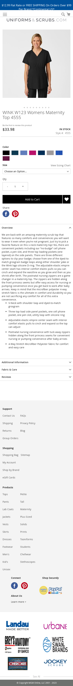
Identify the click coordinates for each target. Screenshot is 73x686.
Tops (5, 494)
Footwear (8, 546)
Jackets (6, 516)
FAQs (23, 415)
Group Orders (10, 438)
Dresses (7, 539)
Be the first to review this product (17, 125)
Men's (6, 554)
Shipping (8, 423)
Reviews (6, 377)
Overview (7, 227)
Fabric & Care (9, 369)
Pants (6, 501)
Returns (7, 430)
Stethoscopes (27, 561)
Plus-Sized (26, 516)
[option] (6, 152)
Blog (22, 430)
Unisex (6, 569)
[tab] (36, 227)
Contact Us (9, 415)
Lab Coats (8, 509)
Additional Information (15, 362)
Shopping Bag (10, 455)
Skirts (6, 531)
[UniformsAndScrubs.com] (36, 20)
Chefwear (25, 554)
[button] (24, 107)
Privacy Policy (27, 423)
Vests (5, 524)
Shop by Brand (11, 470)
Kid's (5, 561)
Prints (23, 531)
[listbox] (36, 156)
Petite (23, 494)
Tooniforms (26, 539)
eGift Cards (9, 477)
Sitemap (25, 455)
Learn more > (18, 601)
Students (25, 546)
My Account (9, 462)
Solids (23, 524)
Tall (22, 501)
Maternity (25, 509)
